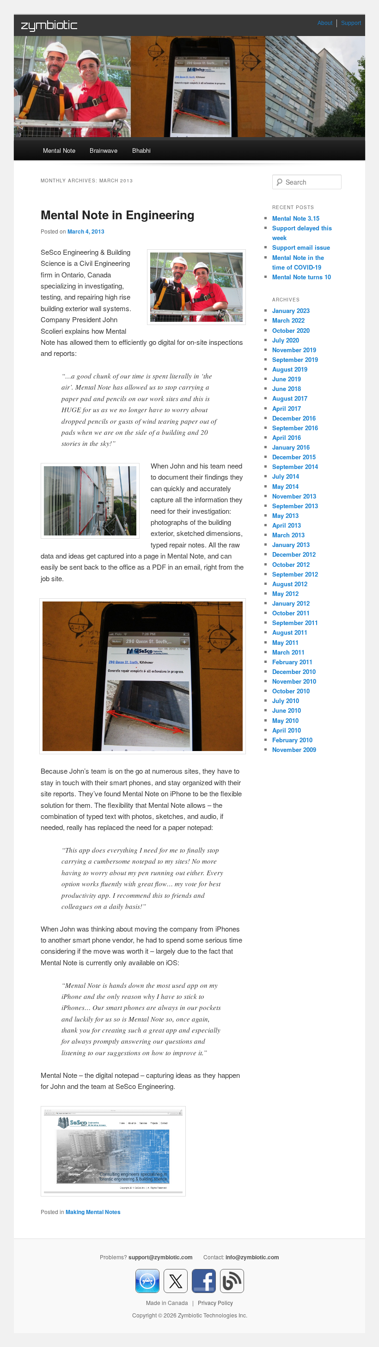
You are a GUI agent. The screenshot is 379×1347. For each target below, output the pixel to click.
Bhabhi (141, 150)
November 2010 (294, 681)
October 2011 (291, 612)
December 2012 (294, 554)
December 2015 (294, 456)
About (325, 23)
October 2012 (291, 564)
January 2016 (291, 447)
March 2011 (288, 652)
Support (351, 23)
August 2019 (289, 369)
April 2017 (286, 408)
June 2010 (286, 710)
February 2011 (292, 661)
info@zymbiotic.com (252, 1257)
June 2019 (286, 378)
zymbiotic (49, 25)
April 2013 (286, 525)
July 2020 (285, 340)
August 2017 (289, 398)
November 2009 (294, 749)
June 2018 (286, 388)
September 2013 (295, 505)
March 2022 (288, 320)
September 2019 (295, 359)
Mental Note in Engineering (118, 214)
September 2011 (295, 622)
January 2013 (291, 544)
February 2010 (292, 739)
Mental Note (59, 150)
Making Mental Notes (93, 1212)
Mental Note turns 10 (301, 276)
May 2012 (285, 593)
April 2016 (286, 437)
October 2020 (291, 330)
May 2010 (285, 720)
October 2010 (291, 690)
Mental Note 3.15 (295, 218)
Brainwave (103, 150)
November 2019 (294, 349)
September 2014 (295, 466)
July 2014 (285, 476)
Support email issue (301, 247)
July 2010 (285, 700)
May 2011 (285, 642)
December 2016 (294, 418)
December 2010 (294, 671)
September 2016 (295, 427)
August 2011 (289, 632)
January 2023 (291, 310)
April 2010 (286, 730)
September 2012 (295, 574)
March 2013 (288, 534)
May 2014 (285, 486)
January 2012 (291, 603)
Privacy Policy (215, 1302)
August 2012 (289, 583)
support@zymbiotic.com (160, 1257)
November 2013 (294, 496)
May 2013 (285, 515)
